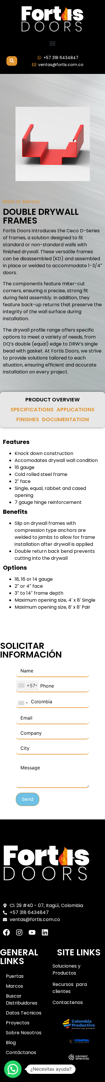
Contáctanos (21, 1052)
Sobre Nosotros (23, 1032)
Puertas (15, 976)
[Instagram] (19, 932)
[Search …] (11, 61)
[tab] (52, 400)
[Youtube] (32, 932)
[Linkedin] (44, 932)
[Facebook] (6, 932)
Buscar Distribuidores (21, 999)
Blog (11, 1042)
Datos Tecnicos (23, 1013)
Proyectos (17, 1022)
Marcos (31, 201)
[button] (52, 43)
